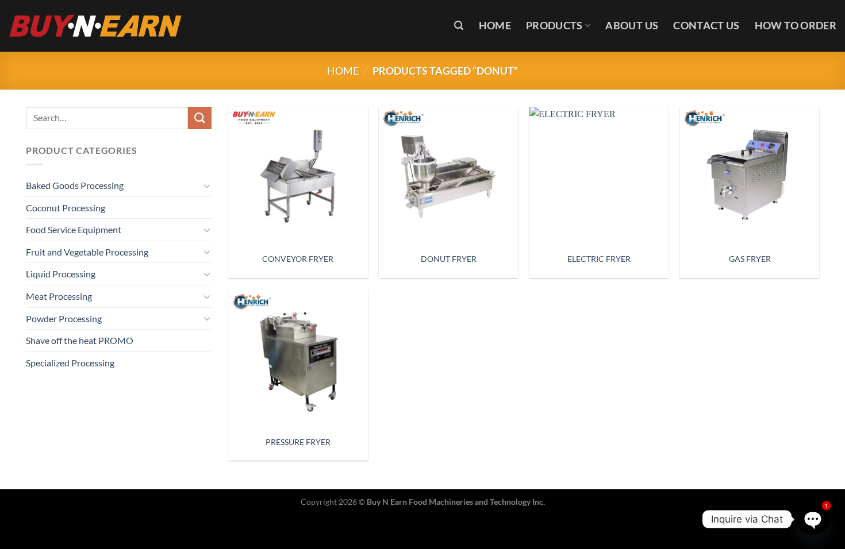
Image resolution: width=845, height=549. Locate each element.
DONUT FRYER (449, 259)
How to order (795, 26)
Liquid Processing (60, 273)
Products (554, 26)
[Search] (458, 25)
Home (495, 26)
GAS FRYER (750, 259)
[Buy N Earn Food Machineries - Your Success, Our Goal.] (96, 25)
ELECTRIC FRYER (599, 259)
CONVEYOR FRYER (297, 259)
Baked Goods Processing (75, 185)
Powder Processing (64, 318)
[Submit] (199, 118)
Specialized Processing (70, 362)
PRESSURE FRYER (298, 442)
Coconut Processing (65, 207)
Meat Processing (59, 296)
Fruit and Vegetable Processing (87, 251)
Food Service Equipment (73, 229)
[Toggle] (207, 185)
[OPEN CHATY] (812, 519)
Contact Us (706, 26)
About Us (631, 26)
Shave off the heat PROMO (79, 340)
